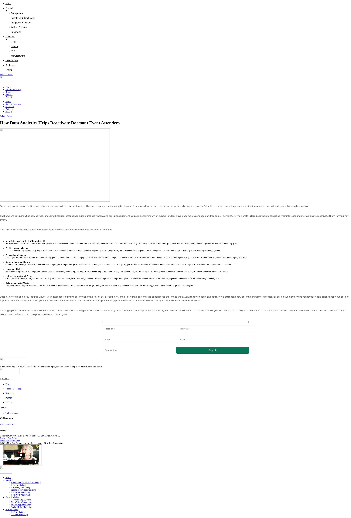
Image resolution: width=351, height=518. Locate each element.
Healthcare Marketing (20, 492)
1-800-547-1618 (7, 424)
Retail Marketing (18, 485)
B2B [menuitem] (13, 51)
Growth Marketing (13, 497)
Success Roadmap (13, 89)
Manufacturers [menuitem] (18, 56)
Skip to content (6, 74)
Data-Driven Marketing (21, 502)
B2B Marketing (18, 512)
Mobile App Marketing (21, 504)
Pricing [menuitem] (8, 70)
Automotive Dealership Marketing (26, 482)
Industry (9, 480)
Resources (9, 92)
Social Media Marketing (21, 507)
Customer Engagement (21, 500)
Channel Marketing (19, 514)
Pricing (8, 97)
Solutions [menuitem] (10, 38)
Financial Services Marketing (23, 490)
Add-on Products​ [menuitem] (19, 27)
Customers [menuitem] (10, 65)
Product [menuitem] (9, 9)
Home (8, 87)
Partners (8, 94)
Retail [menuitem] (13, 42)
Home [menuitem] (8, 3)
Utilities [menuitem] (14, 46)
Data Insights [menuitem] (11, 60)
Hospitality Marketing (20, 487)
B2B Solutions (11, 509)
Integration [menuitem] (16, 32)
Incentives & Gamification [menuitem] (23, 18)
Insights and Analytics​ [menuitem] (21, 22)
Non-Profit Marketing (20, 495)
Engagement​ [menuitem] (17, 13)
